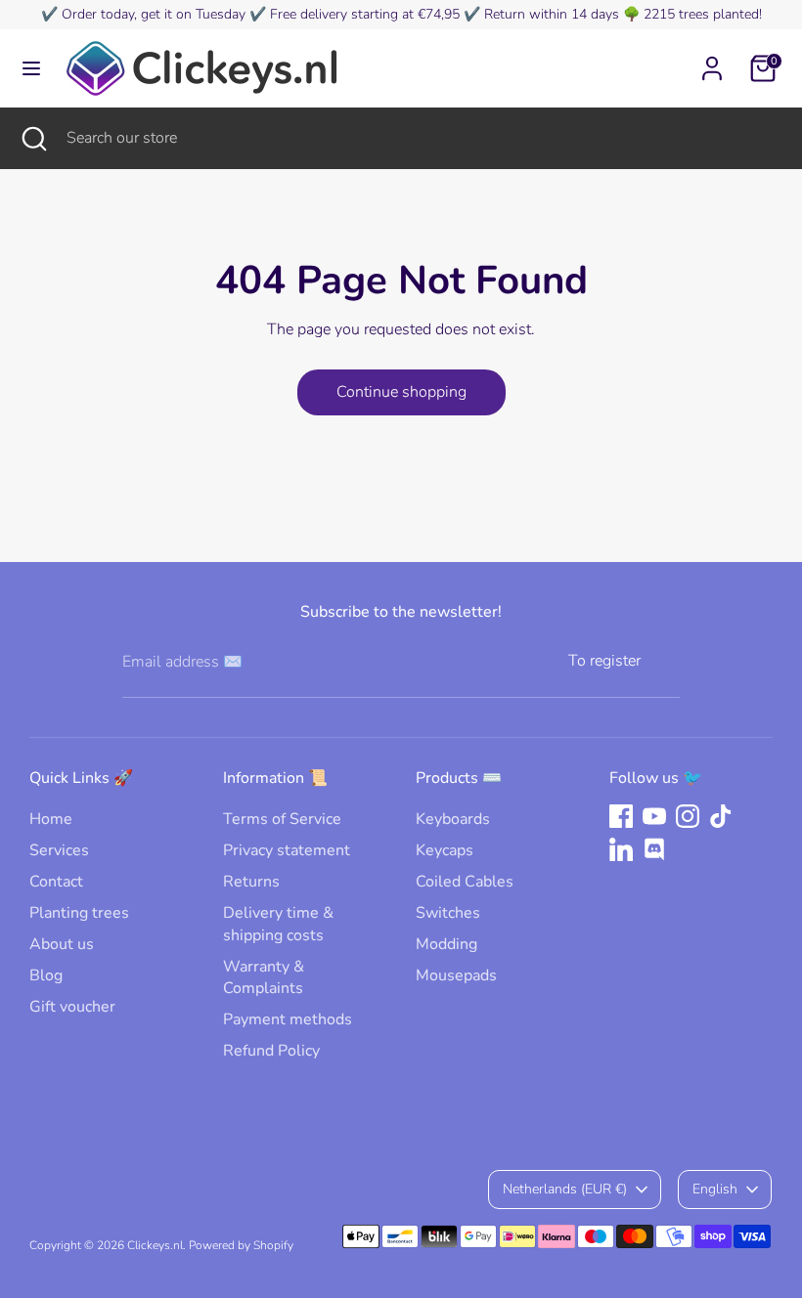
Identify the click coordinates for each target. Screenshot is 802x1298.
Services (59, 850)
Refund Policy (271, 1050)
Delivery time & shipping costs (278, 923)
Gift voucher (72, 1006)
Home (50, 819)
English (714, 1189)
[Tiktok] (721, 816)
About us (61, 944)
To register (604, 660)
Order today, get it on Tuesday (153, 14)
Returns (251, 881)
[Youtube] (654, 816)
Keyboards (453, 819)
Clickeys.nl (155, 1245)
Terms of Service (282, 819)
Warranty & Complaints (263, 977)
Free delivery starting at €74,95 (365, 14)
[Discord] (654, 849)
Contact (56, 881)
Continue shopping (401, 392)
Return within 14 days (551, 14)
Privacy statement (286, 850)
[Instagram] (687, 816)
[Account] (712, 59)
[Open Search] (33, 137)
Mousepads (456, 975)
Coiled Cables (464, 881)
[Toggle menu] (31, 68)
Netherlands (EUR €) (565, 1189)
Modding (446, 944)
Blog (46, 975)
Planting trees (79, 913)
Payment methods (287, 1019)
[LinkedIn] (621, 849)
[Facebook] (621, 816)
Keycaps (444, 850)
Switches (448, 913)
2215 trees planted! (703, 14)
